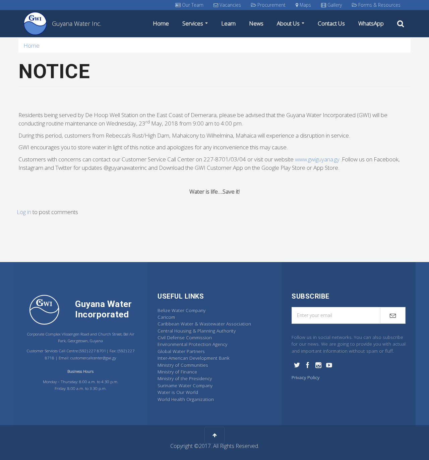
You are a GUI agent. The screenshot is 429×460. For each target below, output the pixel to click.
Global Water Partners (181, 351)
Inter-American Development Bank (194, 358)
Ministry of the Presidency (185, 378)
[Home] (37, 23)
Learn (228, 23)
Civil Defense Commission (185, 337)
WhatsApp (371, 23)
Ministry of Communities (183, 365)
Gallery (334, 5)
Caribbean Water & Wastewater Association (204, 323)
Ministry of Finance (177, 371)
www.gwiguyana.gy (317, 159)
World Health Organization (186, 399)
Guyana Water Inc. (76, 23)
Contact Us (331, 23)
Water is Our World (178, 392)
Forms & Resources (379, 5)
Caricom (166, 317)
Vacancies (229, 5)
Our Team (192, 5)
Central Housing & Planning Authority (197, 330)
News (256, 23)
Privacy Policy (305, 377)
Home (161, 23)
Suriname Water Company (185, 385)
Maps (304, 5)
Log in (24, 212)
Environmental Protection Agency (192, 344)
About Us (289, 23)
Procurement (271, 5)
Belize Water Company (181, 310)
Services (193, 23)
